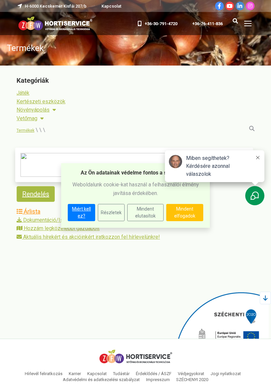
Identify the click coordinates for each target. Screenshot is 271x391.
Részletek (111, 212)
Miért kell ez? (81, 212)
